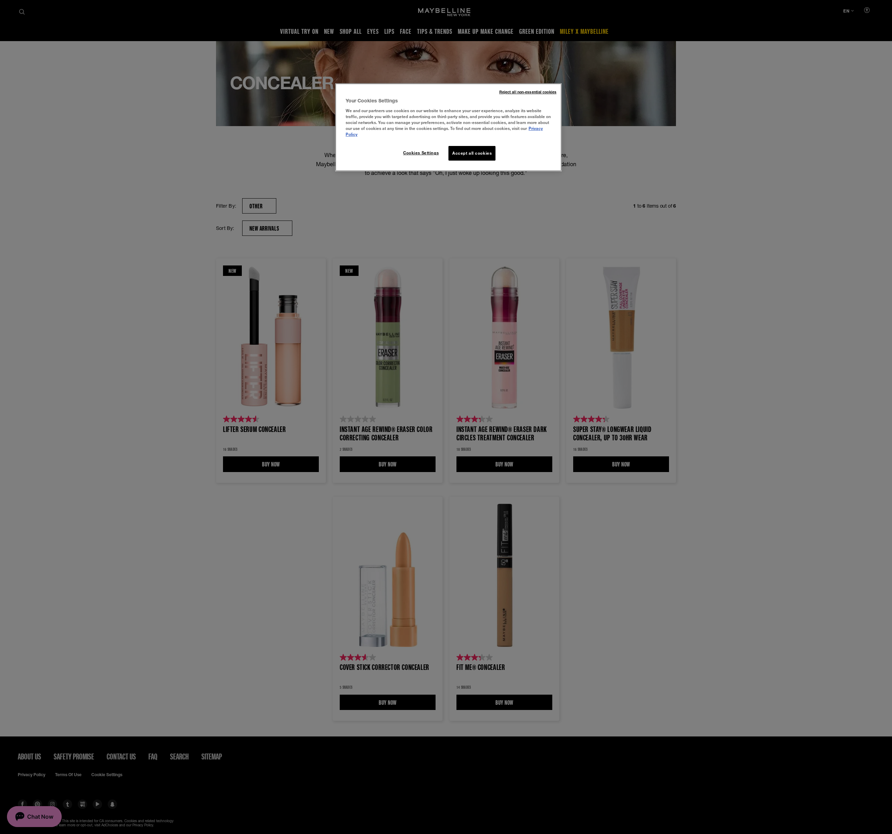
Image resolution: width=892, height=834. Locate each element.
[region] (448, 127)
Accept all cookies (472, 153)
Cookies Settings (421, 152)
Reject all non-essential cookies (527, 92)
